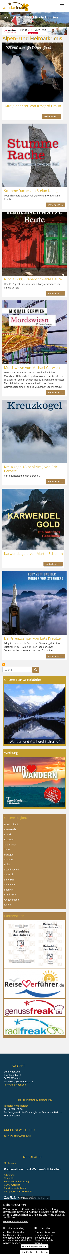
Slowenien (10, 884)
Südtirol (8, 874)
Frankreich (10, 894)
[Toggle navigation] (61, 4)
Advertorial (9, 1174)
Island (7, 834)
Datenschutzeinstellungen (34, 1198)
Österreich (10, 829)
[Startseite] (16, 6)
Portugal (8, 854)
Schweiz (8, 859)
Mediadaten (10, 1163)
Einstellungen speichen (34, 1246)
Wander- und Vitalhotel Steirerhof (34, 741)
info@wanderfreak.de (15, 1084)
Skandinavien (11, 869)
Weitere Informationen (15, 1221)
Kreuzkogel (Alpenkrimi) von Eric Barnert (30, 468)
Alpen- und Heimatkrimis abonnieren (3, 664)
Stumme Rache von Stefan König (31, 190)
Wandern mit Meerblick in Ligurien (31, 17)
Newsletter (9, 1178)
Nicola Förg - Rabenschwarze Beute (33, 279)
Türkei (7, 849)
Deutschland (11, 824)
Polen (7, 864)
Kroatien (8, 839)
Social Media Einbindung (16, 1181)
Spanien (8, 889)
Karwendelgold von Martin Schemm (33, 553)
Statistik (45, 1228)
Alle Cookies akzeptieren (35, 1252)
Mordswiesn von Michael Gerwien (32, 367)
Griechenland (11, 899)
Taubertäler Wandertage (16, 1105)
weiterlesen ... (51, 116)
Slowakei (9, 879)
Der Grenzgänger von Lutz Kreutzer (33, 638)
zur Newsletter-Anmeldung (17, 1135)
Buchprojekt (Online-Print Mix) (19, 1191)
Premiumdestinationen (15, 1188)
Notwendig (15, 1228)
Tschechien (10, 844)
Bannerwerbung (12, 1184)
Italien (7, 904)
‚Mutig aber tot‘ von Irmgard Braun (32, 105)
